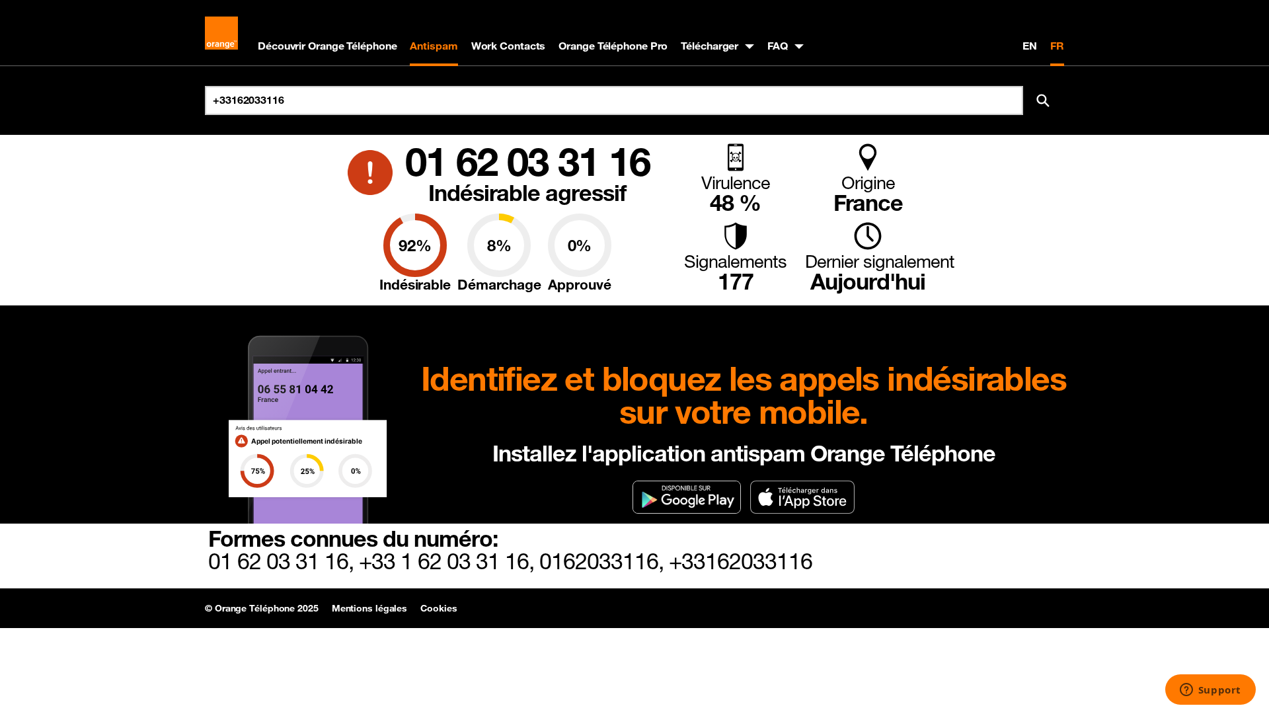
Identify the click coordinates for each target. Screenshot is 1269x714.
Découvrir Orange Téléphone (327, 45)
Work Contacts (508, 45)
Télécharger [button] (709, 45)
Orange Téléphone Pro (613, 45)
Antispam (433, 45)
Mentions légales (369, 608)
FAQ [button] (777, 45)
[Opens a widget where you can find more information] (1210, 690)
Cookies (438, 608)
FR (1057, 45)
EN (1029, 45)
